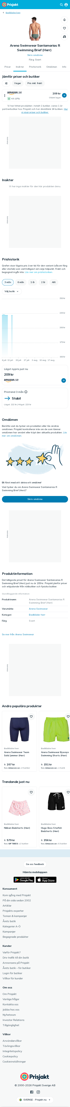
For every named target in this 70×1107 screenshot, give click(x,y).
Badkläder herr (13, 12)
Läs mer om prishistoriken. (39, 272)
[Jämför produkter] (64, 36)
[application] (35, 329)
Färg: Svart (35, 59)
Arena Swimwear (38, 608)
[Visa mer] (4, 95)
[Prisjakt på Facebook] (32, 1091)
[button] (64, 19)
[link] (19, 741)
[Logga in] (66, 4)
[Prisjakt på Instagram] (38, 1091)
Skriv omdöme (35, 55)
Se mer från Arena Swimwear (18, 634)
